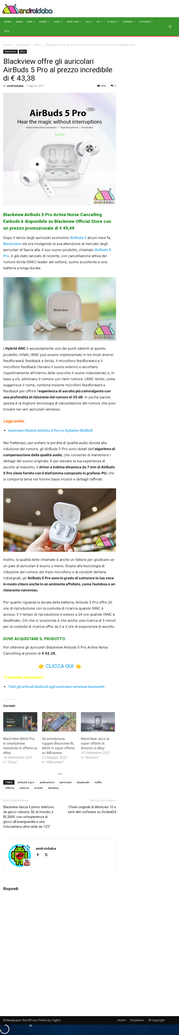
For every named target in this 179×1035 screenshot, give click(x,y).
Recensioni (23, 45)
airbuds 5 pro (25, 782)
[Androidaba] (27, 8)
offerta (9, 788)
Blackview (12, 244)
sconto (38, 788)
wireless (53, 788)
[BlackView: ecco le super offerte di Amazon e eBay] (98, 722)
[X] (48, 855)
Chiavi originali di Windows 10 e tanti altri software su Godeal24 (92, 809)
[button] (170, 26)
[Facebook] (40, 855)
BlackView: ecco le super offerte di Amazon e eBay (95, 743)
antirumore (47, 782)
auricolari (65, 782)
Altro (37, 45)
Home (7, 45)
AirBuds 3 (78, 237)
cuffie (98, 782)
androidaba (15, 85)
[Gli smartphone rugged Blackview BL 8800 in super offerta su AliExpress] (59, 722)
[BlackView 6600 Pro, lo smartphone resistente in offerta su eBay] (20, 722)
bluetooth (83, 782)
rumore (24, 788)
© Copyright (156, 1020)
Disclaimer (137, 1020)
